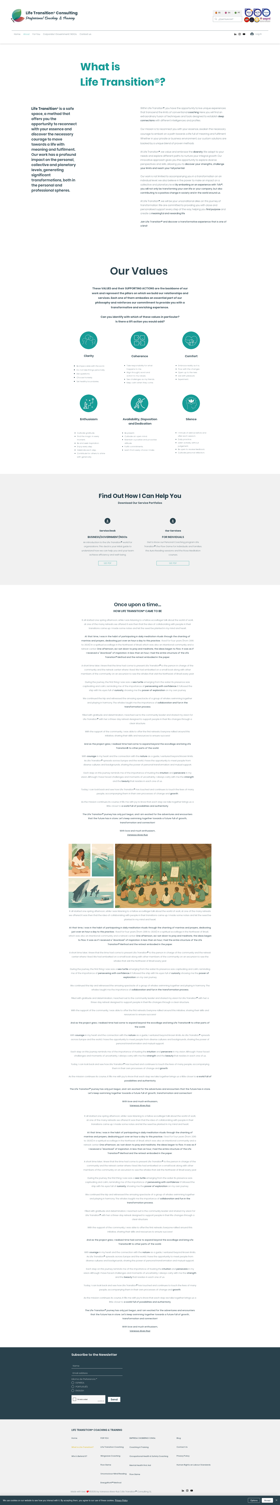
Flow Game (105, 1464)
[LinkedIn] (235, 34)
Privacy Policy (183, 1456)
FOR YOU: (104, 1438)
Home (74, 1438)
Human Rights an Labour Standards (186, 1464)
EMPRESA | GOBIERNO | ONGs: (143, 1438)
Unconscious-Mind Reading (113, 1473)
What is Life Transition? (82, 1447)
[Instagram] (239, 34)
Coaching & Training (139, 1447)
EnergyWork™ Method (110, 1482)
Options (254, 1500)
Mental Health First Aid (140, 1465)
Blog (179, 1438)
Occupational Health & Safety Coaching (149, 1456)
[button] (36, 34)
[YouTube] (244, 34)
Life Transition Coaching (112, 1447)
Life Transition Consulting (52, 13)
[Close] (276, 1500)
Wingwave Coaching (110, 1456)
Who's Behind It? (79, 1456)
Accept (267, 1500)
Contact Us (182, 1447)
